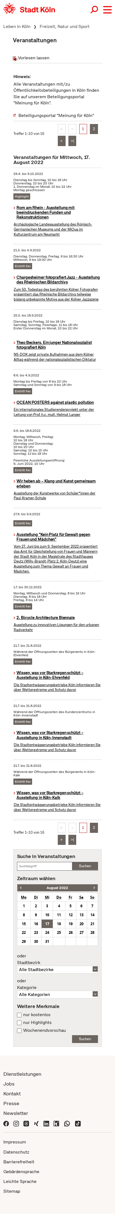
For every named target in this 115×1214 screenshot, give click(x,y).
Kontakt (12, 1093)
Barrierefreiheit (18, 1162)
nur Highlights (37, 1022)
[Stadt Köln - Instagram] (16, 1123)
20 (81, 923)
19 (71, 923)
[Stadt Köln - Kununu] (56, 1123)
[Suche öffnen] (94, 9)
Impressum (14, 1142)
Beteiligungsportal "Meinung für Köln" (56, 115)
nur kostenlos (37, 1015)
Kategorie (27, 984)
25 (59, 932)
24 (47, 932)
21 (92, 923)
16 (36, 923)
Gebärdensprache (21, 1172)
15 (24, 923)
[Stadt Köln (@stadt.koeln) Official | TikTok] (78, 1123)
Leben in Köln (16, 26)
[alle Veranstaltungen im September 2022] (94, 887)
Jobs (9, 1084)
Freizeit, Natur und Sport (65, 26)
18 (59, 923)
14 (92, 914)
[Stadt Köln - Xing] (36, 1123)
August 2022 (57, 887)
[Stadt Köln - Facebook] (6, 1123)
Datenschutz (16, 1152)
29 (24, 941)
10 (47, 914)
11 (59, 914)
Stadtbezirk (28, 959)
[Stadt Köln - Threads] (26, 1123)
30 (36, 941)
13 (81, 914)
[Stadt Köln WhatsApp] (67, 1123)
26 (71, 932)
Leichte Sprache (20, 1181)
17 (47, 923)
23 (36, 932)
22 (24, 932)
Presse (11, 1103)
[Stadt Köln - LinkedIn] (46, 1123)
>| (72, 141)
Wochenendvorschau (44, 1030)
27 (81, 932)
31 (47, 941)
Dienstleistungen (22, 1074)
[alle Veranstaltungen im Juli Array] (20, 887)
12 (71, 914)
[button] (107, 10)
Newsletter (15, 1113)
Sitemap (11, 1191)
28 (92, 932)
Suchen (85, 866)
